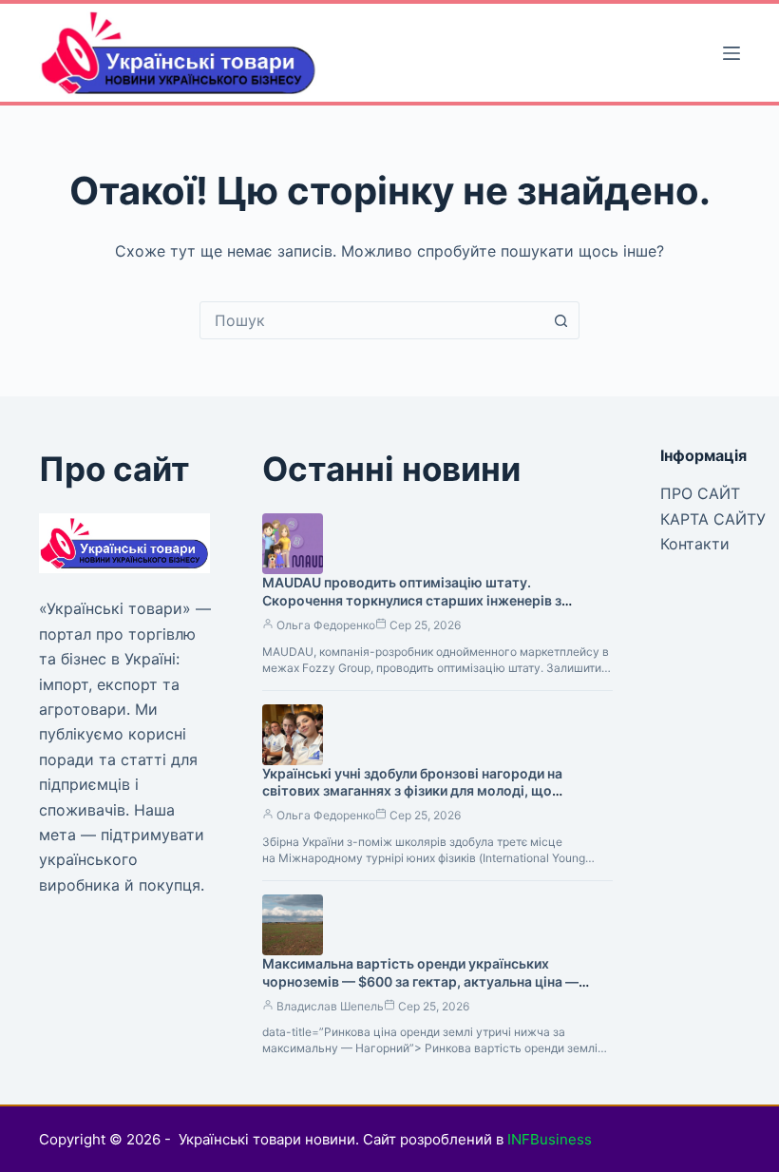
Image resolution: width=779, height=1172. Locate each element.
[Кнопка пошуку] (560, 320)
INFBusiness (549, 1139)
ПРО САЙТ (700, 493)
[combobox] (371, 320)
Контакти (695, 543)
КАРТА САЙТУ (713, 518)
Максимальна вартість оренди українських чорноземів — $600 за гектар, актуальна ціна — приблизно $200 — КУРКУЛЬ (420, 981)
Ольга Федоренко (325, 625)
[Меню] (731, 53)
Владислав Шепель (330, 1006)
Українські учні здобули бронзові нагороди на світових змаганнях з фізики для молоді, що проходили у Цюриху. (412, 791)
